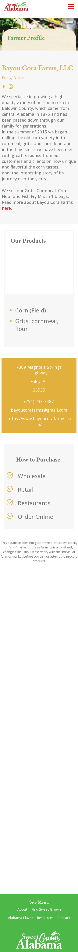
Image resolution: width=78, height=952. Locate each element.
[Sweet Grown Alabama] (16, 6)
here (6, 208)
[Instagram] (11, 87)
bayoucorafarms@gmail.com (39, 410)
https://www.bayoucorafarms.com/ (39, 421)
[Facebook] (4, 87)
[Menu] (71, 5)
